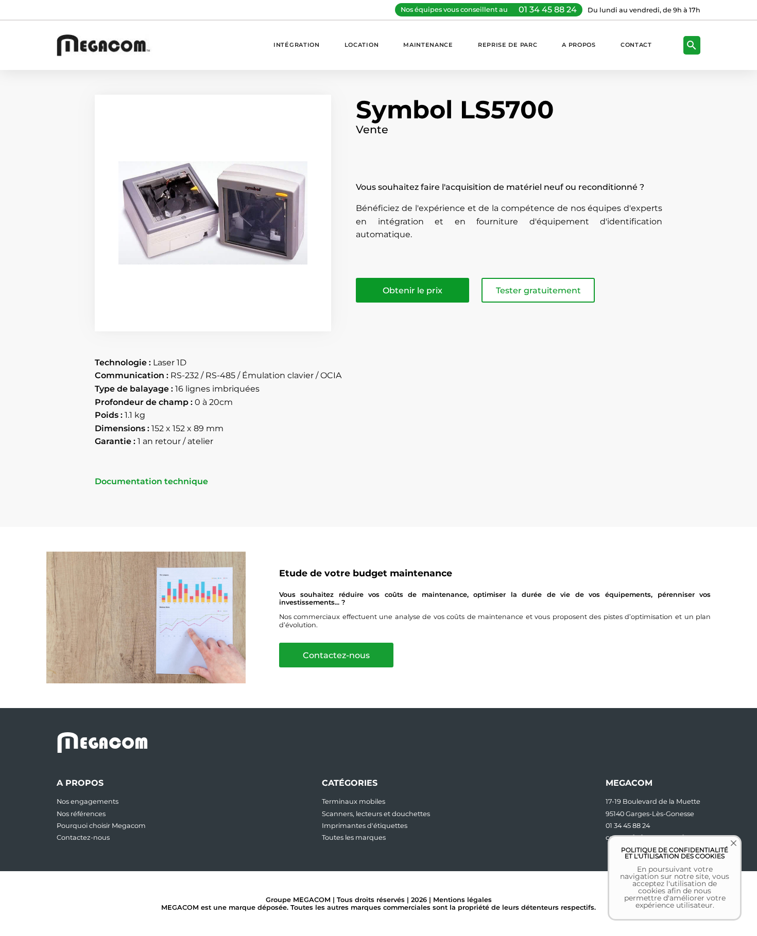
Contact (636, 44)
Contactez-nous (336, 655)
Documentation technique (151, 482)
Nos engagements (87, 801)
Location (362, 44)
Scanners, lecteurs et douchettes (376, 814)
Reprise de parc (507, 44)
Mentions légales (462, 900)
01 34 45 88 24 (548, 9)
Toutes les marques (354, 837)
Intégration (296, 44)
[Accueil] (109, 45)
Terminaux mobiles (353, 801)
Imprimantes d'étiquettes (364, 825)
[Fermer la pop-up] (726, 850)
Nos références (81, 814)
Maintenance (428, 44)
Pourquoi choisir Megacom (101, 825)
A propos (579, 44)
